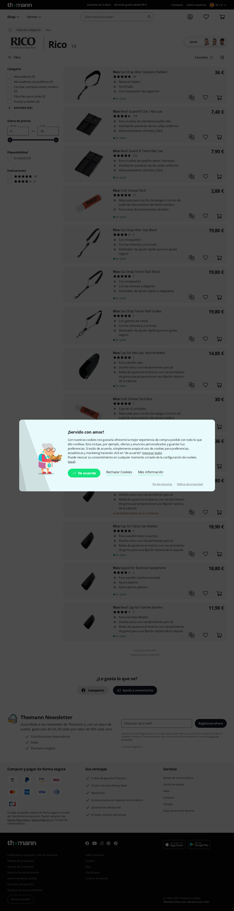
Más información (150, 472)
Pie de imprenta (162, 484)
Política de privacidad (190, 484)
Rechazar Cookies (119, 472)
